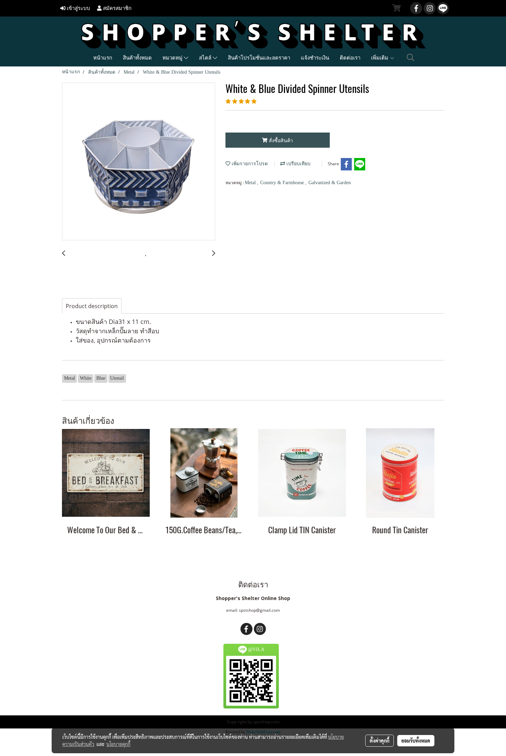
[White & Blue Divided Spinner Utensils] (138, 162)
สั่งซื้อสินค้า (280, 140)
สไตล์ (206, 57)
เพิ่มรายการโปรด (249, 163)
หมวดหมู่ (173, 57)
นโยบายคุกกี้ (118, 744)
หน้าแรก (102, 57)
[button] (410, 57)
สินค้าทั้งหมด (137, 57)
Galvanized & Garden (329, 182)
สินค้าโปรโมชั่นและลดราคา (259, 57)
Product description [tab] (92, 306)
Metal (251, 182)
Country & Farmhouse (282, 182)
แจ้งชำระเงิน (315, 57)
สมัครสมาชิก (116, 8)
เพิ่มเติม (380, 57)
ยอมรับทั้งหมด (415, 740)
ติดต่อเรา (350, 57)
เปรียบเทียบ (297, 163)
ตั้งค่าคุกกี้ (379, 740)
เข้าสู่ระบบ (77, 8)
